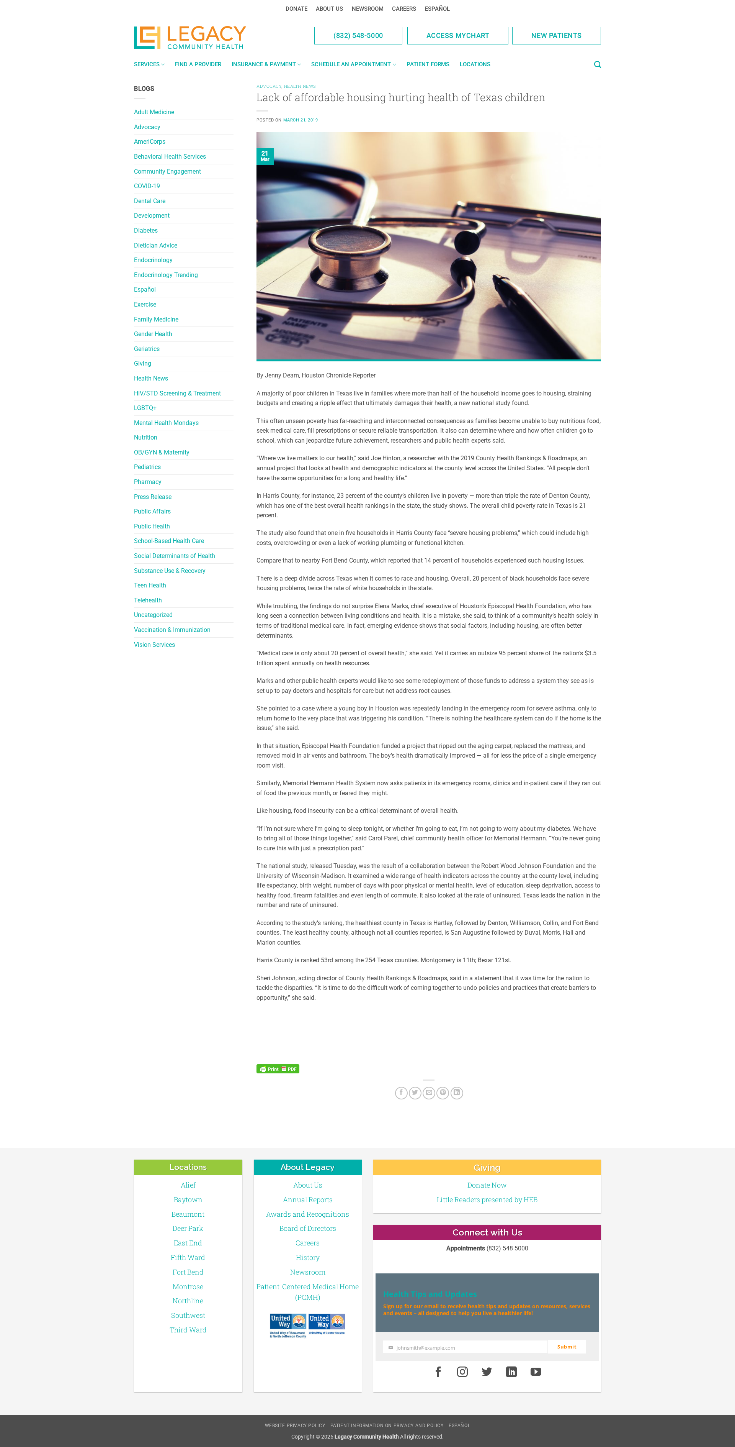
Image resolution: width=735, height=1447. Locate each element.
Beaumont (188, 1214)
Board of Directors (307, 1228)
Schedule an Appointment (351, 64)
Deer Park (188, 1228)
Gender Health (153, 334)
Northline (188, 1300)
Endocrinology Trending (166, 275)
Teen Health (150, 585)
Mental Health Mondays (166, 423)
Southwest (188, 1315)
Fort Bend (188, 1271)
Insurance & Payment (264, 64)
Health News (151, 378)
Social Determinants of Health (174, 555)
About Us (329, 8)
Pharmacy (148, 482)
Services (147, 64)
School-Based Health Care (169, 541)
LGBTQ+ (145, 408)
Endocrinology (153, 260)
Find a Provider (198, 64)
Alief (188, 1184)
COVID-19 (147, 186)
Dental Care (149, 201)
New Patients (556, 35)
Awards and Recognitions (307, 1214)
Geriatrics (147, 349)
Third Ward (188, 1329)
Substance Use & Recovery (170, 570)
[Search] (597, 65)
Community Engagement (167, 171)
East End (188, 1242)
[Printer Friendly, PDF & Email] (277, 1068)
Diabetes (146, 230)
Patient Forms (428, 64)
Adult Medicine (154, 112)
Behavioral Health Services (170, 156)
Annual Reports (308, 1199)
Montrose (188, 1286)
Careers (404, 8)
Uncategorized (153, 615)
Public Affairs (152, 511)
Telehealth (148, 600)
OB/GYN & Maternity (161, 452)
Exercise (145, 304)
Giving (142, 363)
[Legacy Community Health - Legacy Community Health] (202, 37)
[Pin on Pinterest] (442, 1093)
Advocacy (147, 127)
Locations (475, 64)
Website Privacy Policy (295, 1425)
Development (152, 215)
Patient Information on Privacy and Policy (387, 1425)
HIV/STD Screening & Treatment (177, 393)
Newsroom (368, 8)
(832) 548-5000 (358, 35)
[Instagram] (463, 1372)
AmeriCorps (149, 141)
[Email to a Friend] (429, 1093)
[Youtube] (536, 1372)
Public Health (152, 526)
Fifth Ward (188, 1257)
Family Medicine (156, 319)
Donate (296, 8)
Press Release (153, 496)
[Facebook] (401, 1093)
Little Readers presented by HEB (487, 1199)
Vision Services (154, 644)
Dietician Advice (155, 245)
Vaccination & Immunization (172, 629)
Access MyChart (458, 35)
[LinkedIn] (457, 1093)
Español (437, 8)
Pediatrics (147, 467)
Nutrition (145, 437)
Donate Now (487, 1184)
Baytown (188, 1199)
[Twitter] (415, 1093)
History (308, 1257)
